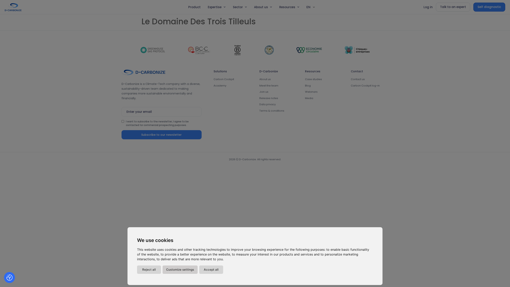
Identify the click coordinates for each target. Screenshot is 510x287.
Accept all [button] (211, 269)
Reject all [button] (149, 269)
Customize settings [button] (180, 269)
